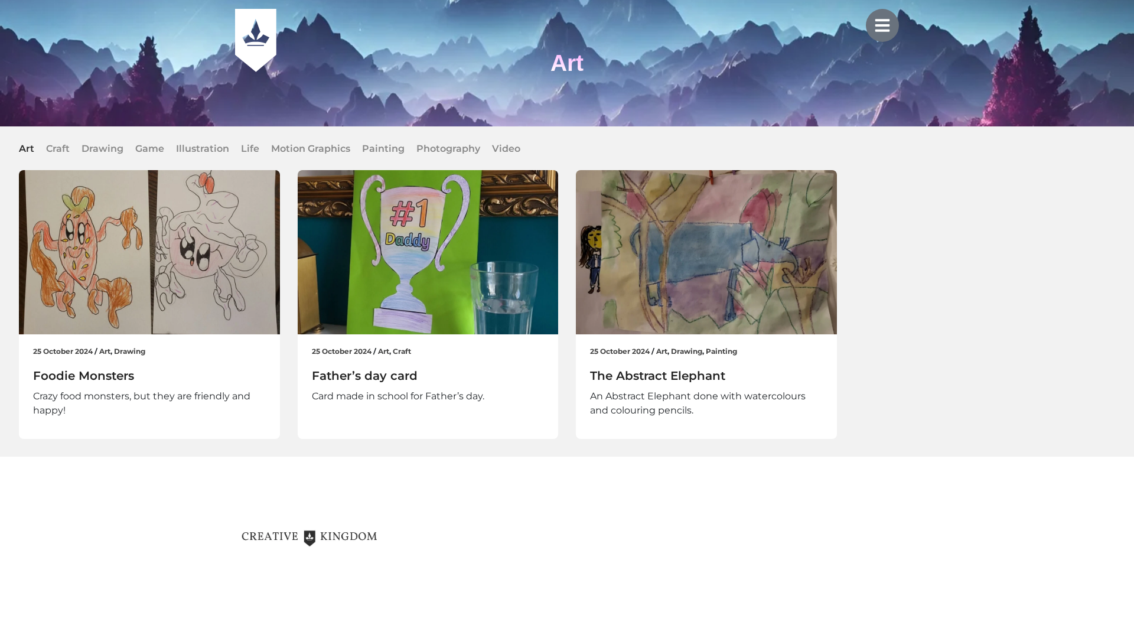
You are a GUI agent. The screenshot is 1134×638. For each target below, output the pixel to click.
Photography (448, 148)
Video (506, 148)
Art (26, 148)
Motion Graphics (310, 148)
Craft (58, 148)
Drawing (102, 148)
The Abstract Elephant (657, 376)
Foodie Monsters (83, 376)
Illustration (202, 148)
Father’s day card (365, 376)
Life (250, 148)
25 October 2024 (63, 351)
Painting (383, 148)
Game (149, 148)
